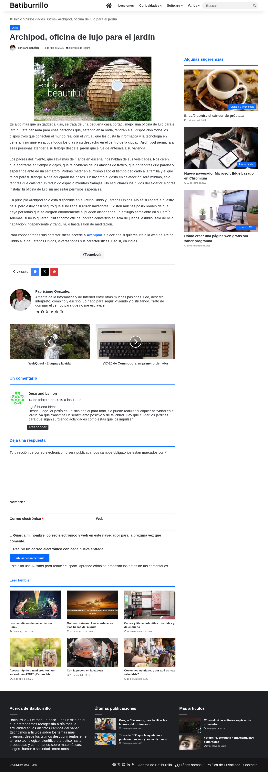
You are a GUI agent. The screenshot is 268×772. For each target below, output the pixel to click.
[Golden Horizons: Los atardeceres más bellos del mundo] (92, 605)
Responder (37, 427)
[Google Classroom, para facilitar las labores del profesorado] (105, 724)
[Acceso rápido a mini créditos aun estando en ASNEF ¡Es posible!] (35, 652)
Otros (51, 19)
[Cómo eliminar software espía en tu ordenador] (190, 725)
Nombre (17, 502)
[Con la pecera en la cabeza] (92, 652)
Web (99, 519)
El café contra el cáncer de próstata (214, 116)
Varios (192, 5)
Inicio (17, 19)
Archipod (94, 235)
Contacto (250, 765)
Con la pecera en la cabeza (85, 670)
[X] (47, 312)
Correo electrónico (26, 519)
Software (173, 5)
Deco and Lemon (42, 394)
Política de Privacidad (223, 765)
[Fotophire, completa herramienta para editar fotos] (190, 742)
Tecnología (93, 254)
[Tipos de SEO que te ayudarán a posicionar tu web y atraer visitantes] (105, 739)
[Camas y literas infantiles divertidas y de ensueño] (150, 605)
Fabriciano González (28, 48)
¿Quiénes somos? (189, 765)
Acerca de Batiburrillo (155, 765)
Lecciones (126, 5)
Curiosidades (149, 5)
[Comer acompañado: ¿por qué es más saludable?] (150, 652)
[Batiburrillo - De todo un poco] (29, 5)
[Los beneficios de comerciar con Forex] (35, 605)
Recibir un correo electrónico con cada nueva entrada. (58, 549)
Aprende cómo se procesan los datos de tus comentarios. (124, 566)
